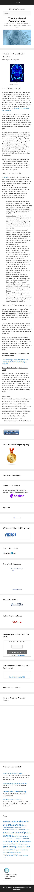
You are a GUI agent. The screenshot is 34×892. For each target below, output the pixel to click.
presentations (26, 841)
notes (13, 838)
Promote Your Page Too (17, 589)
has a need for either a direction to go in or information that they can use (16, 406)
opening (17, 838)
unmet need (6, 413)
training (23, 855)
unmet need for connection (19, 413)
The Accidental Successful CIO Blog (14, 792)
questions (19, 847)
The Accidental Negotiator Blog (13, 773)
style (17, 852)
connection (11, 829)
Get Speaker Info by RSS (17, 677)
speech (11, 849)
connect (5, 829)
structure (14, 852)
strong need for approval (23, 411)
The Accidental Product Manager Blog (15, 783)
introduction (20, 836)
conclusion (24, 827)
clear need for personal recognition (15, 399)
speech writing (19, 850)
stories (25, 850)
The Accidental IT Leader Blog (12, 800)
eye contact (22, 829)
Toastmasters (10, 855)
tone (20, 855)
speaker (26, 846)
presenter (17, 844)
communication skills (15, 827)
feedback (27, 829)
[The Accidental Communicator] (17, 571)
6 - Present (7, 396)
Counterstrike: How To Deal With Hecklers (17, 421)
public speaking (9, 846)
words (4, 857)
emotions (16, 829)
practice (6, 841)
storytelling (9, 852)
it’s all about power (17, 408)
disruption (16, 401)
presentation (15, 841)
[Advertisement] (8, 733)
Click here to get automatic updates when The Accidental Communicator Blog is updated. (15, 362)
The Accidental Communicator (17, 20)
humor (5, 833)
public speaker (24, 844)
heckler (7, 408)
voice (26, 855)
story (4, 852)
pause (20, 838)
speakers (5, 850)
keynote (26, 836)
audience (15, 821)
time (20, 852)
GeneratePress (17, 889)
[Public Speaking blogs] (11, 465)
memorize (5, 838)
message (9, 838)
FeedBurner (21, 655)
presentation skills (8, 844)
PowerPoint (26, 838)
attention (6, 822)
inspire (14, 836)
